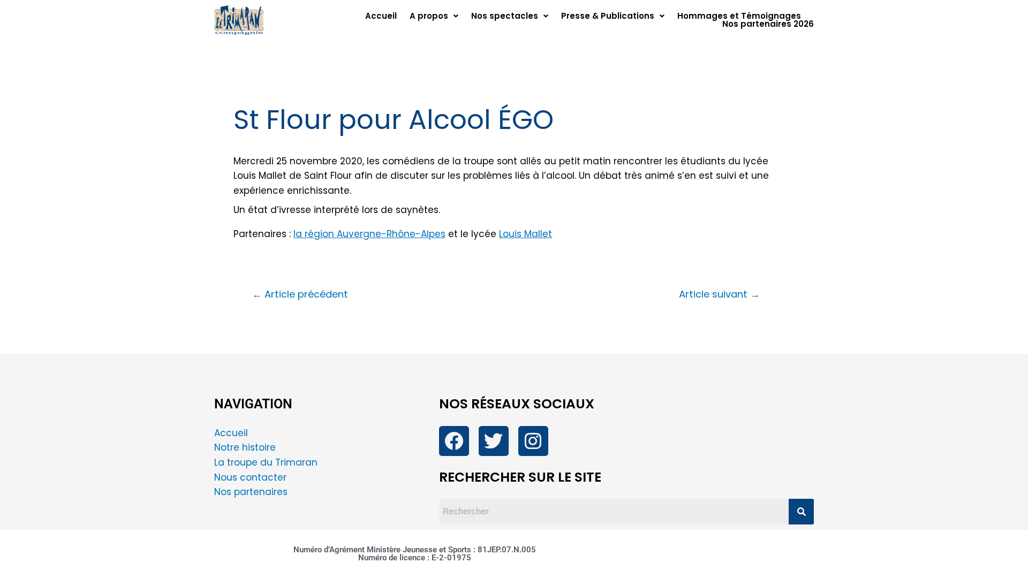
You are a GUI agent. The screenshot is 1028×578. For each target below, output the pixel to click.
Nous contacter (251, 477)
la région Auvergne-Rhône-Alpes (369, 233)
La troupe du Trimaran (266, 462)
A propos (429, 16)
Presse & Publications (607, 16)
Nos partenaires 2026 (768, 24)
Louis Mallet (525, 233)
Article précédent (300, 294)
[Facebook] (454, 441)
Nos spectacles (504, 16)
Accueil (381, 16)
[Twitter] (494, 441)
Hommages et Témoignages (739, 16)
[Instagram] (533, 441)
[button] (434, 16)
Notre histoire (245, 447)
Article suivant (719, 294)
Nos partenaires (251, 491)
